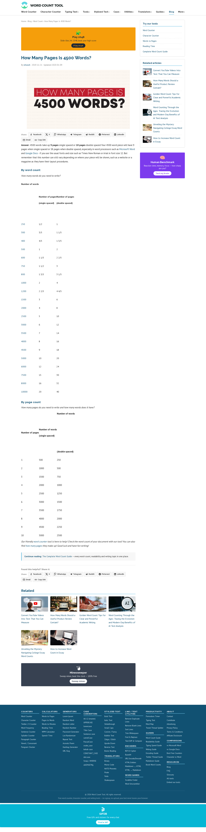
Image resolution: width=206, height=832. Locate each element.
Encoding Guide (152, 753)
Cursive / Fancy (110, 732)
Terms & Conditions (175, 732)
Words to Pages (150, 41)
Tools (86, 12)
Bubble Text (109, 735)
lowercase (88, 726)
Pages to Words (48, 720)
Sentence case (89, 734)
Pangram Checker (28, 747)
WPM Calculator (48, 732)
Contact (170, 716)
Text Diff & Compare (133, 741)
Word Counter (28, 12)
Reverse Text (109, 747)
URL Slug (66, 751)
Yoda (106, 776)
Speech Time (47, 735)
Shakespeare (109, 780)
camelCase (88, 738)
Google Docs (31, 153)
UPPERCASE (88, 722)
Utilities (128, 12)
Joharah (27, 65)
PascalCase (88, 742)
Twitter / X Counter (28, 724)
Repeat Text (67, 739)
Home (23, 21)
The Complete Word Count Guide (57, 556)
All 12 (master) (89, 719)
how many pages (34, 545)
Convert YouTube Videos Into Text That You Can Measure (32, 619)
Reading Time (149, 46)
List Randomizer (69, 735)
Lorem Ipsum (68, 716)
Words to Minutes (49, 724)
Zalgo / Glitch (110, 739)
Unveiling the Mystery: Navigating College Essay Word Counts (33, 653)
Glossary (170, 775)
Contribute (171, 720)
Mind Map (150, 724)
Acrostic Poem (68, 743)
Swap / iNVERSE (90, 761)
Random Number (69, 728)
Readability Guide (153, 741)
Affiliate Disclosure (174, 735)
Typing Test (71, 12)
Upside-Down (109, 743)
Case (116, 12)
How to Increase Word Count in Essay (166, 140)
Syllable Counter (27, 735)
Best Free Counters (174, 753)
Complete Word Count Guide (155, 51)
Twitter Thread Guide (154, 757)
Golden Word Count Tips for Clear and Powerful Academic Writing (92, 619)
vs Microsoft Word (174, 745)
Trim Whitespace (131, 733)
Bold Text (108, 716)
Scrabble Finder (131, 780)
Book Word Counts (153, 765)
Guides (160, 12)
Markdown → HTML (133, 766)
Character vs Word (174, 757)
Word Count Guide (153, 738)
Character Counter (50, 12)
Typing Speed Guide (154, 745)
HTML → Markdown (133, 770)
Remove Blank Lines (133, 725)
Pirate (106, 772)
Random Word (68, 720)
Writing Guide (151, 749)
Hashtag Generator (70, 747)
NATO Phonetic (110, 768)
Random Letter (68, 724)
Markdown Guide (152, 761)
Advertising (171, 724)
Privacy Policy (172, 728)
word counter (40, 541)
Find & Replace (131, 737)
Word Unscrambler (132, 784)
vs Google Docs (173, 749)
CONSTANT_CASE (91, 753)
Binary (106, 761)
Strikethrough (109, 724)
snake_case (88, 745)
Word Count (38, 21)
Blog (171, 12)
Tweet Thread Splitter (154, 728)
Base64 (128, 755)
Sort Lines (129, 729)
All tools (170, 778)
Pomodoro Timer (153, 716)
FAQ (168, 771)
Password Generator (71, 732)
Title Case (88, 730)
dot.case (87, 757)
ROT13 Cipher (130, 751)
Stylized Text (101, 12)
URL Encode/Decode (133, 758)
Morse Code (109, 765)
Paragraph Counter (28, 739)
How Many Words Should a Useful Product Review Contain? (62, 619)
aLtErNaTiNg (88, 765)
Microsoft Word (127, 149)
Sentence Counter (28, 732)
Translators (144, 12)
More (181, 12)
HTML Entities (130, 762)
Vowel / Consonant (29, 743)
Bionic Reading (110, 751)
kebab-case (88, 749)
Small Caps (109, 728)
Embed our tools (173, 782)
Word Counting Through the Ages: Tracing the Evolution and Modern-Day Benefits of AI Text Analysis (166, 112)
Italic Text (108, 720)
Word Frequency (27, 728)
